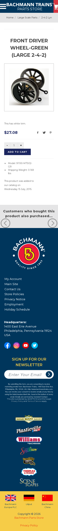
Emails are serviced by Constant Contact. (31, 396)
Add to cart (17, 151)
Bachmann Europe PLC (10, 506)
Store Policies (14, 294)
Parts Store (29, 9)
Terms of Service (34, 401)
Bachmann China (47, 506)
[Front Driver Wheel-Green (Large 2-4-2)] (29, 87)
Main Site (11, 284)
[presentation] (5, 223)
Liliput (29, 504)
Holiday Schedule (17, 309)
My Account (13, 279)
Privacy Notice (15, 299)
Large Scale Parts (27, 17)
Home (10, 17)
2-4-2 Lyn (46, 17)
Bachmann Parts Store (29, 517)
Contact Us (12, 289)
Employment (14, 304)
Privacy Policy (17, 401)
